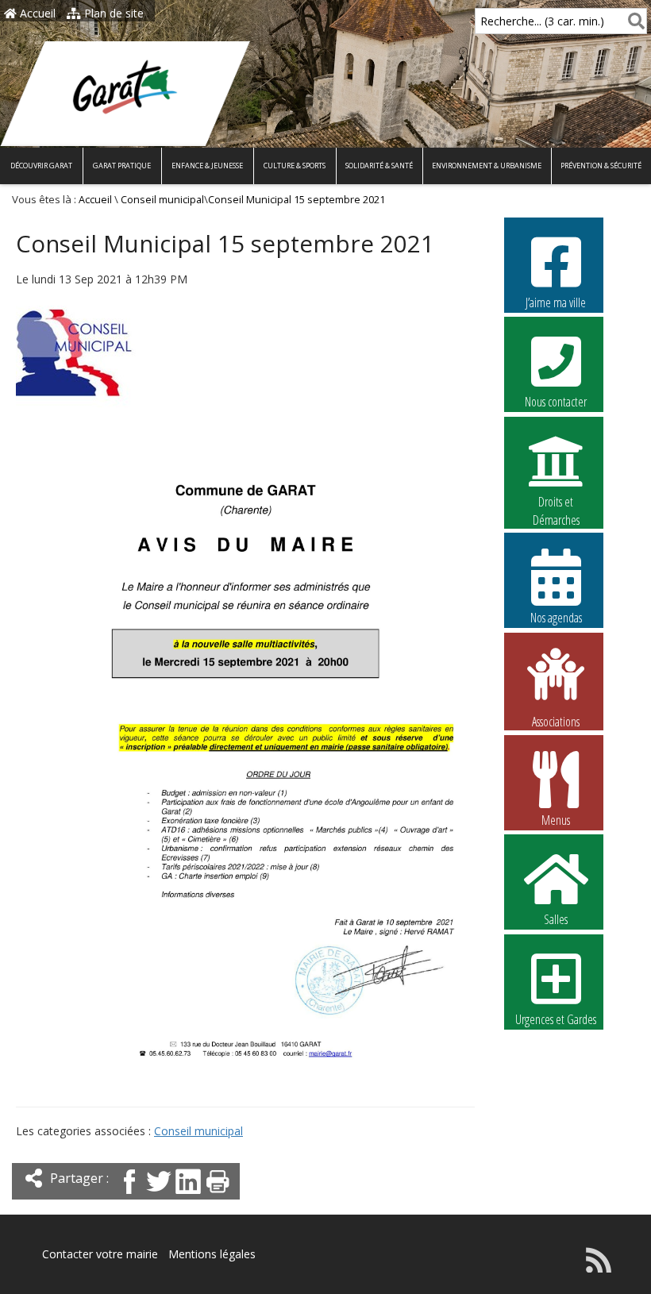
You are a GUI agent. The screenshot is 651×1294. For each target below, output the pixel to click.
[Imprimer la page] (217, 1195)
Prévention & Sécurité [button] (600, 165)
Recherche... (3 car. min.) (542, 21)
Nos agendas (556, 617)
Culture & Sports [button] (295, 165)
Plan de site (112, 13)
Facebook (556, 1055)
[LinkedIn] (188, 1195)
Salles (556, 919)
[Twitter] (158, 1195)
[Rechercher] (633, 21)
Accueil (36, 13)
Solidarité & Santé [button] (379, 165)
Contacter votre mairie (100, 1253)
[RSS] (598, 1268)
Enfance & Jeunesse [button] (207, 165)
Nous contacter (556, 401)
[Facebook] (129, 1195)
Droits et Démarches (556, 502)
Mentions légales (212, 1253)
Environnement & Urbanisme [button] (486, 165)
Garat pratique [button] (122, 165)
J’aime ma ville (556, 302)
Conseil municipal (162, 199)
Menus (555, 820)
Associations (556, 720)
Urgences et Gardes (555, 1019)
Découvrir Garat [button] (41, 165)
